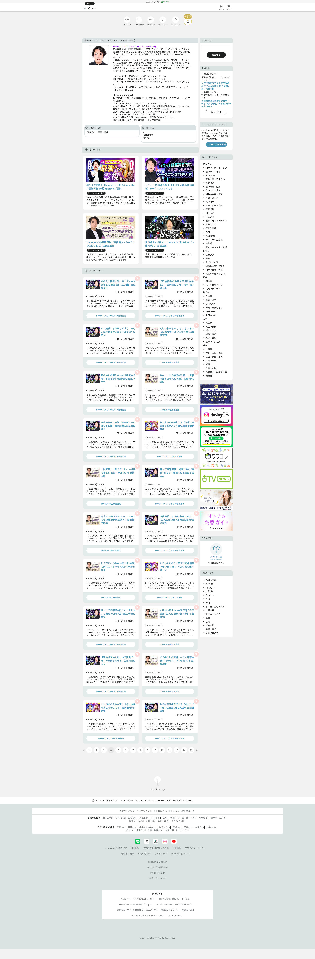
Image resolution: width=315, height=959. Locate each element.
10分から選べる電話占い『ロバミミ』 (174, 898)
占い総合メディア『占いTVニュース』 (137, 898)
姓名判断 (210, 591)
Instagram (148, 134)
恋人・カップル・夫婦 (216, 247)
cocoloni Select (174, 915)
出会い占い (212, 827)
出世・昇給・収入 (214, 356)
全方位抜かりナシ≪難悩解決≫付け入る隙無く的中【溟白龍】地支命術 (215, 85)
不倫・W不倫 (212, 197)
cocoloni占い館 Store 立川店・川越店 (147, 915)
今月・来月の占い (214, 307)
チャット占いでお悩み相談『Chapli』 (136, 904)
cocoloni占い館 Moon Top (106, 800)
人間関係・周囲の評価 (216, 371)
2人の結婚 (210, 235)
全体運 (209, 296)
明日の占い (211, 311)
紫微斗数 (210, 625)
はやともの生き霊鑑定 (169, 362)
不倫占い (188, 827)
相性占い (210, 213)
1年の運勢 (210, 303)
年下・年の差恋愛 (214, 239)
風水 (208, 598)
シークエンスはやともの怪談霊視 (111, 315)
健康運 (209, 375)
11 (162, 750)
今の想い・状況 (213, 190)
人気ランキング (126, 811)
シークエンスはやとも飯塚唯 (169, 456)
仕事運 (209, 349)
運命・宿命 (211, 334)
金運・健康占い (155, 830)
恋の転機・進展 (213, 186)
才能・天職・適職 (214, 352)
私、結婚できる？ (214, 284)
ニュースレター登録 (216, 144)
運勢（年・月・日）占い (177, 830)
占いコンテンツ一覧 (146, 811)
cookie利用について (180, 853)
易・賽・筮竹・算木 (215, 606)
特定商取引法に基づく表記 (156, 848)
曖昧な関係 (211, 228)
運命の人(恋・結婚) (215, 266)
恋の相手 (210, 201)
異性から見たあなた (215, 273)
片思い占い (164, 827)
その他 (146, 137)
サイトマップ (160, 853)
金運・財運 (211, 368)
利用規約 (135, 848)
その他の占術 (212, 632)
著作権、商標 (127, 853)
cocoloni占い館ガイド (116, 848)
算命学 (209, 617)
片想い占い (211, 175)
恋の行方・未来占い (215, 179)
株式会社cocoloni (157, 878)
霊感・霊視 (211, 629)
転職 (208, 364)
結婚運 (209, 281)
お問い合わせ (144, 853)
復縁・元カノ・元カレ (216, 220)
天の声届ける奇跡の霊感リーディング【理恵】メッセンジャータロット (216, 103)
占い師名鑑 (128, 800)
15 (191, 750)
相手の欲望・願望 (214, 194)
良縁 (208, 258)
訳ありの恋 (211, 224)
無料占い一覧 (164, 811)
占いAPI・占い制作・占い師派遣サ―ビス (174, 904)
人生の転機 (211, 326)
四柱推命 (210, 587)
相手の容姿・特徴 (214, 269)
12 (169, 750)
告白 (208, 232)
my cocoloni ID (157, 872)
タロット (210, 595)
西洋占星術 (211, 580)
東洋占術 (210, 583)
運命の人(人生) (213, 341)
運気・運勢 (211, 299)
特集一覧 (190, 811)
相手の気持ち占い (147, 827)
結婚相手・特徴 (213, 288)
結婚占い (199, 827)
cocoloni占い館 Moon (157, 867)
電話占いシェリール (169, 909)
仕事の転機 (211, 360)
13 (176, 750)
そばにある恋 (212, 262)
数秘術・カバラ (213, 614)
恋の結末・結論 (213, 171)
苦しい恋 (210, 216)
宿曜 (208, 621)
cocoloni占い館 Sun (157, 861)
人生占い (129, 830)
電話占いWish (188, 909)
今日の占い (211, 315)
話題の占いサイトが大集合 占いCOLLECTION (137, 909)
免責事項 (176, 848)
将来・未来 (211, 330)
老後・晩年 (211, 337)
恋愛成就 (210, 209)
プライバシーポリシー (195, 848)
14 (184, 750)
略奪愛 (209, 243)
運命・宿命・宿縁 (214, 205)
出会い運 (210, 254)
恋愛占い (210, 182)
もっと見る (216, 111)
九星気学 (210, 610)
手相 (208, 602)
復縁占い (177, 827)
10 (155, 750)
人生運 (209, 322)
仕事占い (140, 830)
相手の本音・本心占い (216, 167)
